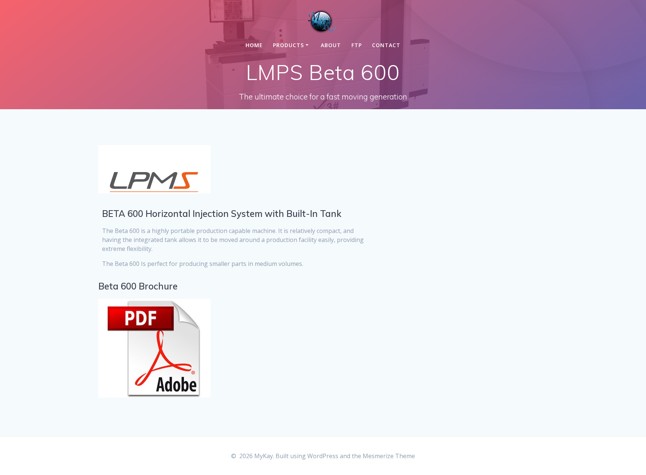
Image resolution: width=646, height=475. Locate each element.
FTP (356, 45)
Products (288, 45)
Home (254, 45)
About (331, 45)
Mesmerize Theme (389, 456)
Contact (386, 45)
